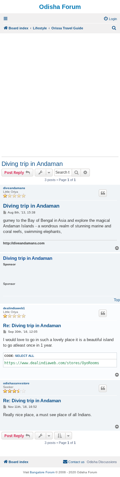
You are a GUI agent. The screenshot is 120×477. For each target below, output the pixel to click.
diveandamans (14, 188)
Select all (24, 355)
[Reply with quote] (103, 193)
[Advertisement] (60, 95)
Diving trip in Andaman (32, 163)
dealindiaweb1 (14, 308)
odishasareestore (16, 383)
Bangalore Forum (42, 472)
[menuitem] (110, 19)
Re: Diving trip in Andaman (32, 325)
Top (117, 300)
